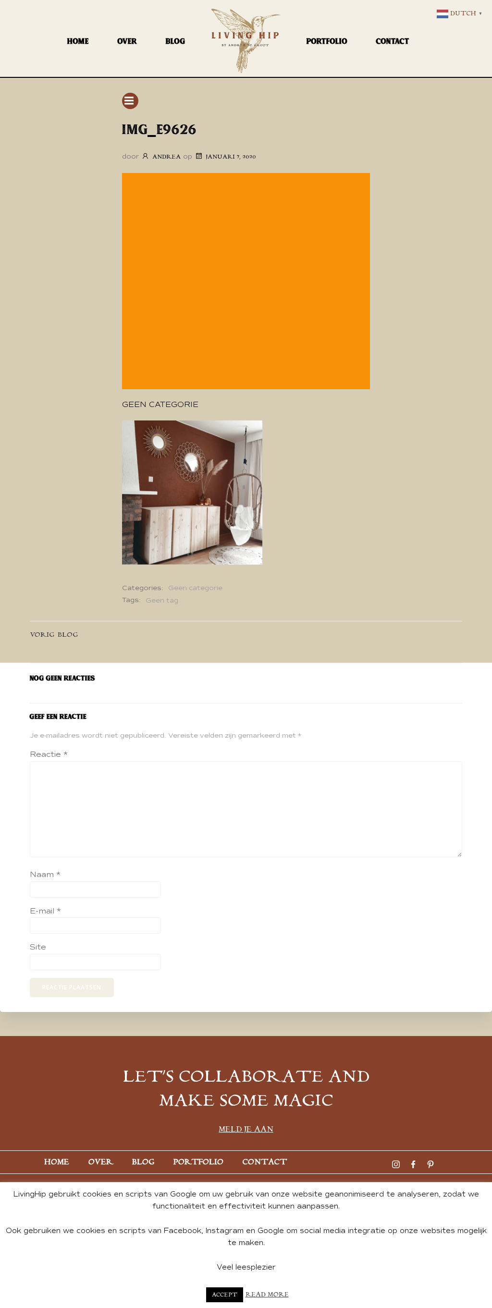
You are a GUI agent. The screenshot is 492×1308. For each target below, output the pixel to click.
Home (78, 41)
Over (127, 41)
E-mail (45, 911)
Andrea (166, 156)
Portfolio (327, 41)
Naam (45, 874)
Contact (392, 41)
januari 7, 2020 (231, 156)
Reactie (49, 754)
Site (38, 947)
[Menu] (130, 101)
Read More (267, 1295)
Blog (175, 41)
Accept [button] (224, 1294)
